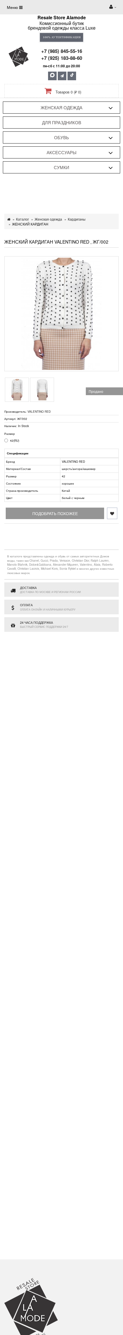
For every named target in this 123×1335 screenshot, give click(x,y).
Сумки (61, 167)
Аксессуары (61, 152)
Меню (13, 7)
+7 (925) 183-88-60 (61, 57)
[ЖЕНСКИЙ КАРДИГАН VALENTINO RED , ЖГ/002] (61, 313)
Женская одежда (61, 107)
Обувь (61, 137)
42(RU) (14, 441)
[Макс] (52, 76)
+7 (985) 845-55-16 (61, 50)
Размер (9, 434)
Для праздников (61, 122)
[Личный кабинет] (112, 7)
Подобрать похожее (55, 513)
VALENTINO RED (39, 412)
